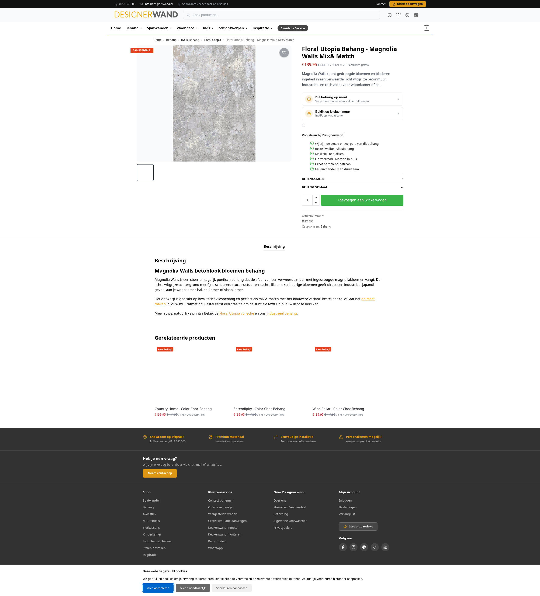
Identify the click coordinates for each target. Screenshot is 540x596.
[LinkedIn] (385, 547)
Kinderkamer (152, 534)
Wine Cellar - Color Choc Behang (338, 408)
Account (389, 15)
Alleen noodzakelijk (193, 588)
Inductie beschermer (158, 541)
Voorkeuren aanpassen (231, 588)
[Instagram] (353, 547)
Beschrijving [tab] (274, 246)
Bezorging (281, 514)
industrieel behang (281, 313)
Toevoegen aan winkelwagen (362, 200)
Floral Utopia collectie (236, 313)
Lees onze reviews (361, 526)
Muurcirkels (151, 521)
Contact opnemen (220, 500)
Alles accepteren (158, 588)
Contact (381, 4)
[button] (426, 28)
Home (157, 40)
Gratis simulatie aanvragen (227, 521)
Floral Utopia (212, 40)
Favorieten (398, 15)
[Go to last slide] (144, 103)
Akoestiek (149, 514)
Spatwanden (152, 500)
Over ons (280, 500)
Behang (171, 40)
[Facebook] (343, 547)
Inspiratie (150, 555)
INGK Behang (190, 40)
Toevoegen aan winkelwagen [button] (191, 423)
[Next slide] (284, 103)
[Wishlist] (221, 351)
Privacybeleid (283, 528)
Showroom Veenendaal (290, 507)
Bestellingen (348, 507)
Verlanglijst (347, 514)
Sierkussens (151, 528)
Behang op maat (314, 187)
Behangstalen (313, 179)
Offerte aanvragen (221, 507)
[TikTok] (375, 547)
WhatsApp (215, 548)
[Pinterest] (364, 547)
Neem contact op (160, 473)
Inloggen (345, 500)
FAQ (407, 15)
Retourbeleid (217, 541)
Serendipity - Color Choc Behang (259, 408)
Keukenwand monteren (224, 534)
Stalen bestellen (154, 548)
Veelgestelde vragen (222, 514)
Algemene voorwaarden (290, 521)
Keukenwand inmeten (223, 528)
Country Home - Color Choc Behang (183, 408)
